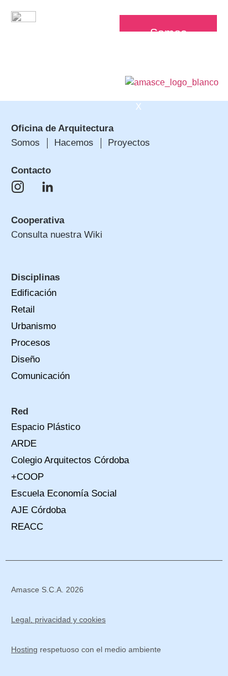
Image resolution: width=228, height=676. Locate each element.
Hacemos (175, 49)
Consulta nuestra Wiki (56, 234)
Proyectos (176, 67)
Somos (168, 32)
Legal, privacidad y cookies (58, 619)
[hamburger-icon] (204, 19)
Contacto (31, 170)
